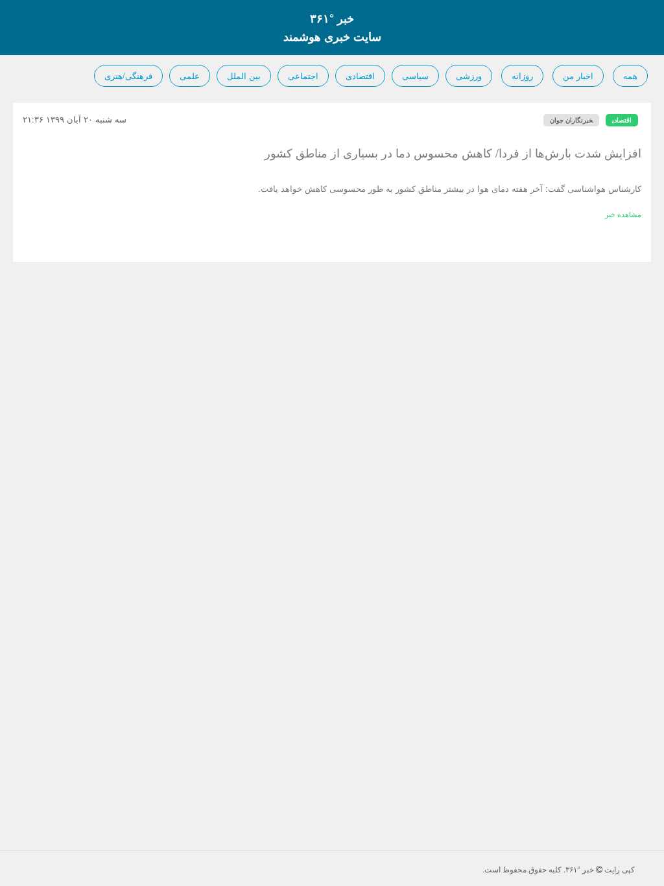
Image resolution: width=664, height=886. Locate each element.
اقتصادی (360, 75)
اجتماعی (303, 75)
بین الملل (244, 75)
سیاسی (415, 75)
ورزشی (469, 75)
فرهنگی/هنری (128, 75)
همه (630, 75)
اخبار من (578, 75)
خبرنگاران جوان (571, 119)
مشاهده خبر (623, 214)
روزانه (522, 75)
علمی (190, 75)
